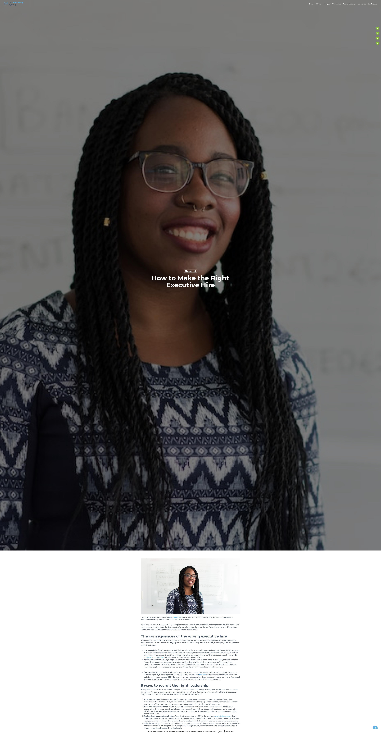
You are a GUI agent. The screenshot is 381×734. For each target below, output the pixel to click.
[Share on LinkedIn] (377, 38)
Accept (221, 731)
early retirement (175, 617)
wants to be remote (222, 716)
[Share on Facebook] (377, 28)
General (190, 271)
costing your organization (154, 657)
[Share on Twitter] (377, 33)
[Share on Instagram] (377, 43)
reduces (202, 674)
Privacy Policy (230, 731)
